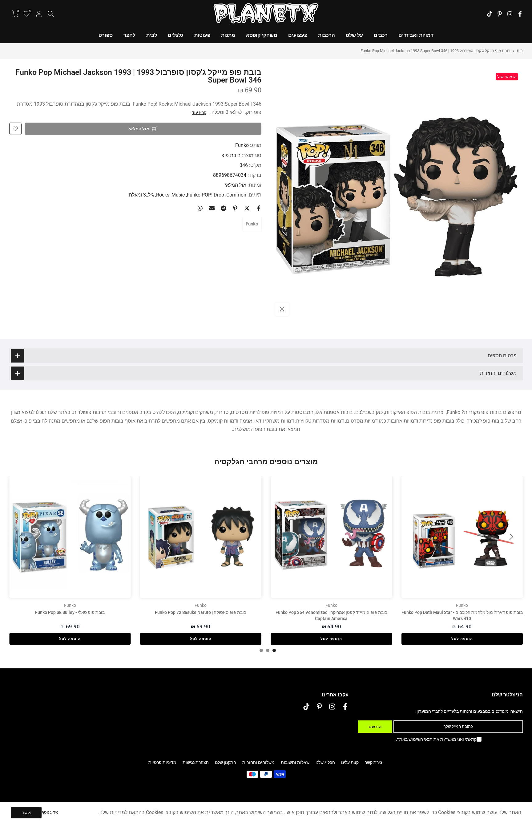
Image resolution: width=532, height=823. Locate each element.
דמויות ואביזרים (415, 35)
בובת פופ (231, 155)
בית (520, 51)
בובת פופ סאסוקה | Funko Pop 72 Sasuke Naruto (200, 612)
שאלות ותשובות (295, 762)
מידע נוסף (50, 812)
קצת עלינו (350, 762)
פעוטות (202, 35)
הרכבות (326, 35)
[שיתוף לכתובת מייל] (212, 208)
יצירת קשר (374, 762)
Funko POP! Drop (205, 195)
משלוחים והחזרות (258, 762)
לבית (151, 35)
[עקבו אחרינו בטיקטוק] (489, 14)
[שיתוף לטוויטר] (247, 208)
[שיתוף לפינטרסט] (235, 208)
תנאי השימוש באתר (415, 739)
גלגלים (175, 35)
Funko (242, 145)
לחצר (129, 35)
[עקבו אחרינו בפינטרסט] (499, 14)
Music (178, 195)
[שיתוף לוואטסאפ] (200, 208)
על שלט (354, 35)
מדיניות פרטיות (162, 762)
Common (236, 195)
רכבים (381, 35)
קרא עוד (199, 112)
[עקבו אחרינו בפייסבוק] (520, 14)
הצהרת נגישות (196, 762)
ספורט (106, 35)
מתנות (228, 35)
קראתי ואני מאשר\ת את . (436, 739)
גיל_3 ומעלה (141, 195)
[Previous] (510, 537)
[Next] (21, 537)
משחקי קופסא (261, 35)
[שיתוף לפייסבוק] (258, 208)
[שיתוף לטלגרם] (223, 208)
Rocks (162, 195)
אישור (26, 812)
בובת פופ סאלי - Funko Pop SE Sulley (70, 612)
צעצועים (297, 35)
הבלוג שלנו (325, 762)
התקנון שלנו (225, 762)
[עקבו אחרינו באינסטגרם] (510, 14)
